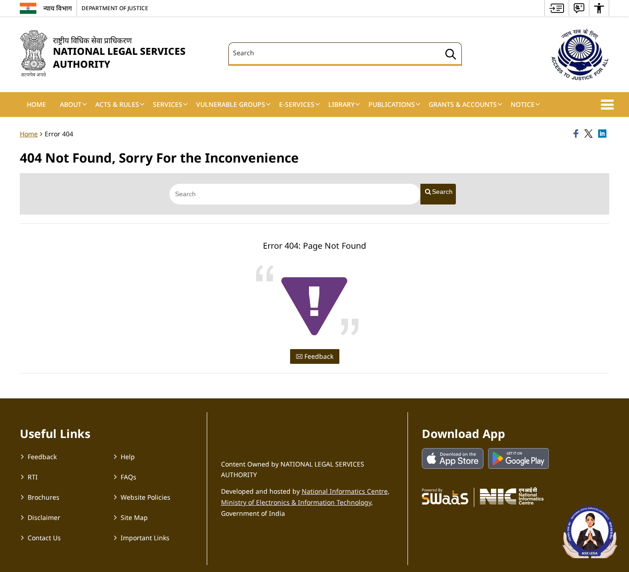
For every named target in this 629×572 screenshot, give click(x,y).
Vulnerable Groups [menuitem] (230, 104)
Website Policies (145, 497)
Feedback (318, 356)
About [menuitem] (71, 104)
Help (128, 456)
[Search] (451, 55)
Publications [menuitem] (391, 104)
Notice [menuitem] (523, 104)
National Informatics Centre (345, 491)
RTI (33, 477)
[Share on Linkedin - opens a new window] (603, 134)
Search (442, 191)
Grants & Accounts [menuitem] (463, 104)
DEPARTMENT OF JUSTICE (115, 8)
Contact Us (44, 537)
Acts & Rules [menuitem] (117, 104)
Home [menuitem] (36, 104)
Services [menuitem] (167, 104)
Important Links (145, 537)
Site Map (134, 517)
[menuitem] (557, 8)
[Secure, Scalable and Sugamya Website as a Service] (445, 496)
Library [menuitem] (341, 104)
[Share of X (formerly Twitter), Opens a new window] (589, 134)
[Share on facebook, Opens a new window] (577, 134)
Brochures (43, 497)
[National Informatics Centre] (512, 496)
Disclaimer (44, 517)
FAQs (128, 477)
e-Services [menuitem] (296, 104)
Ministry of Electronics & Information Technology (296, 502)
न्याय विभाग (57, 8)
